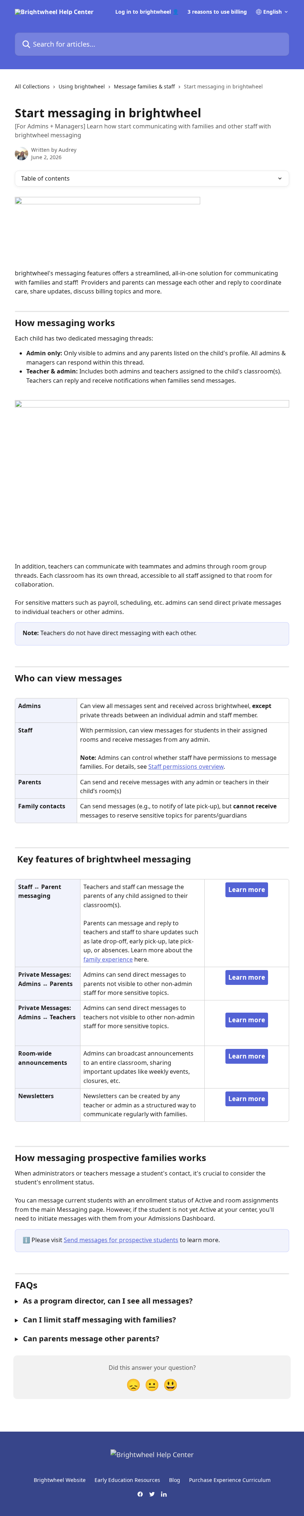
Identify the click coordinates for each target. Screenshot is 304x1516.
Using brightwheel (82, 86)
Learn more (246, 889)
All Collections (32, 86)
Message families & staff (144, 86)
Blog (174, 1479)
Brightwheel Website (60, 1479)
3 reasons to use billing (217, 11)
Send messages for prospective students (121, 1240)
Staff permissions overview (186, 766)
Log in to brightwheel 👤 (147, 11)
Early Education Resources (127, 1479)
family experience (108, 959)
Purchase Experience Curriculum (230, 1479)
